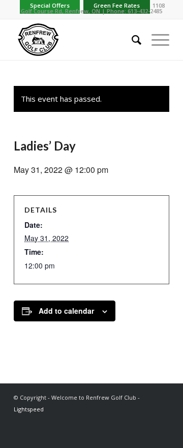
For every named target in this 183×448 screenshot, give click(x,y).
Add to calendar (66, 311)
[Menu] (155, 39)
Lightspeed (29, 409)
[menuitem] (131, 39)
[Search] (131, 39)
